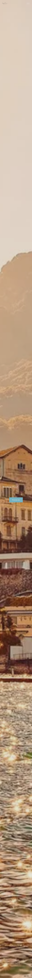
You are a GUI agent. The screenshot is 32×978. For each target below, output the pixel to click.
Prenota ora (16, 500)
